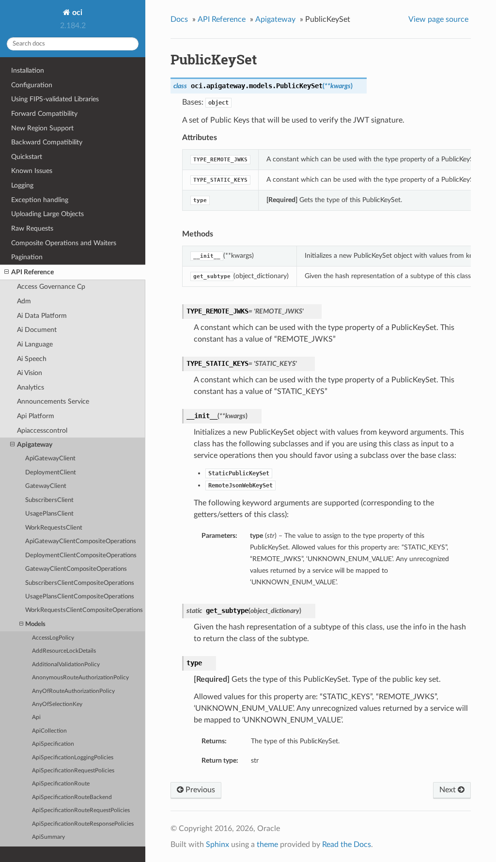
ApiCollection (49, 731)
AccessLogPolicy (53, 638)
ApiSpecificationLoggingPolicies (72, 757)
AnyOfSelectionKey (57, 704)
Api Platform (35, 416)
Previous (199, 790)
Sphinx (217, 844)
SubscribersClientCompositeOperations (79, 583)
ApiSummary (48, 837)
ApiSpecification (53, 744)
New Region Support (42, 128)
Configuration (31, 85)
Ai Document (37, 329)
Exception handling (39, 200)
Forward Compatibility (44, 113)
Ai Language (35, 344)
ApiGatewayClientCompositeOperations (80, 541)
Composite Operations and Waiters (63, 243)
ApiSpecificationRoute (61, 783)
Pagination (27, 257)
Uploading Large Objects (47, 214)
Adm (24, 301)
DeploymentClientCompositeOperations (81, 555)
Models (35, 624)
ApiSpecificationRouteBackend (72, 797)
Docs (179, 19)
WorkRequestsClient (53, 528)
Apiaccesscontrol (42, 430)
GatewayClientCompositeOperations (76, 569)
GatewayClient (45, 486)
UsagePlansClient (49, 514)
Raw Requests (32, 228)
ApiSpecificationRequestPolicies (73, 770)
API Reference (32, 272)
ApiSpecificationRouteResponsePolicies (83, 824)
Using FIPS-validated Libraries (55, 99)
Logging (22, 185)
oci (76, 12)
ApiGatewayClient (50, 458)
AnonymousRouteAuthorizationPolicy (80, 677)
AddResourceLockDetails (64, 651)
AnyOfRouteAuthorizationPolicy (73, 691)
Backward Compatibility (46, 142)
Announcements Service (53, 401)
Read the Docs (346, 844)
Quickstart (26, 156)
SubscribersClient (49, 500)
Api (36, 717)
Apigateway (34, 444)
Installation (27, 70)
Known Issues (31, 170)
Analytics (30, 387)
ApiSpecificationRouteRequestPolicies (81, 810)
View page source (438, 19)
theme (267, 844)
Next (448, 790)
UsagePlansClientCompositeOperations (79, 597)
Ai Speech (31, 358)
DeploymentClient (50, 473)
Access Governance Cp (51, 286)
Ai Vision (29, 372)
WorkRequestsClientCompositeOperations (84, 610)
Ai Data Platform (42, 315)
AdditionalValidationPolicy (66, 664)
